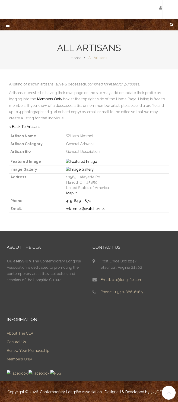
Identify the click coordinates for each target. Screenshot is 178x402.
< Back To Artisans (24, 126)
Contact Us (16, 342)
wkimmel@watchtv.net (85, 208)
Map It (71, 193)
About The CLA (20, 333)
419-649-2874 (78, 201)
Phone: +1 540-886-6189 (122, 292)
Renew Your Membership (28, 350)
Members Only (49, 99)
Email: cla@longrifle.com (121, 280)
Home (76, 58)
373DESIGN (160, 392)
